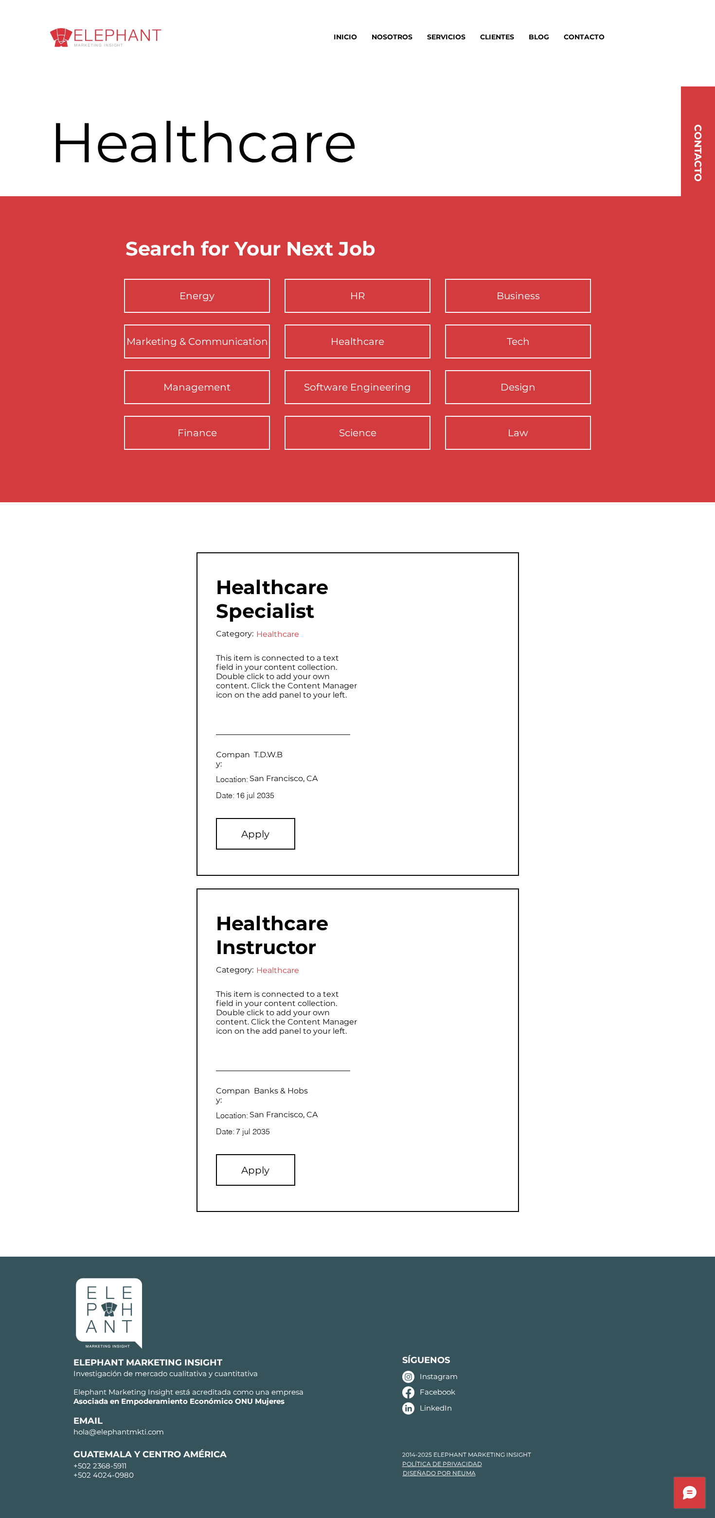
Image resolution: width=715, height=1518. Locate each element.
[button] (255, 834)
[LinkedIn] (408, 1408)
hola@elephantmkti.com (118, 1431)
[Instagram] (408, 1377)
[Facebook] (408, 1392)
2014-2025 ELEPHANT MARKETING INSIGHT (466, 1454)
